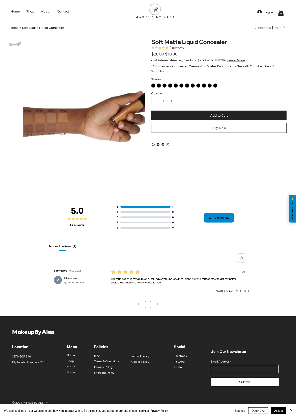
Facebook (180, 356)
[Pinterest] (163, 144)
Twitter (178, 367)
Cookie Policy (140, 362)
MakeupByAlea (33, 331)
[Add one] (171, 101)
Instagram (180, 361)
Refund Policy (140, 356)
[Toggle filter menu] (241, 258)
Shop (70, 361)
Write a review (219, 218)
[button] (281, 12)
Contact (72, 372)
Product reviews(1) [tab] (62, 246)
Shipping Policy (104, 372)
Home (71, 355)
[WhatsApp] (153, 144)
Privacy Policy (103, 367)
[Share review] (243, 272)
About (71, 366)
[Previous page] (138, 304)
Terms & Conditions (107, 361)
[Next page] (157, 304)
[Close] (291, 410)
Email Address (221, 361)
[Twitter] (168, 144)
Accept (278, 411)
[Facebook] (158, 144)
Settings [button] (240, 411)
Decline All (258, 411)
